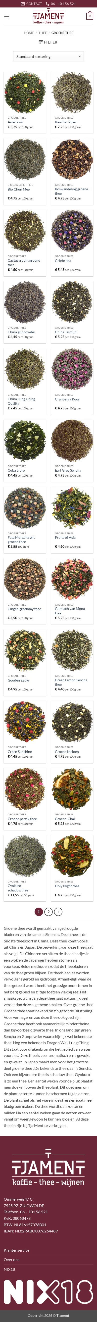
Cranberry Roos (67, 399)
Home (29, 33)
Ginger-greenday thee (24, 609)
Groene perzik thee (22, 819)
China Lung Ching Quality (21, 401)
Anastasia (15, 122)
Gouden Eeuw (18, 680)
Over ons (11, 1259)
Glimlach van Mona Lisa (70, 611)
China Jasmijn (66, 332)
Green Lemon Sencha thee (71, 682)
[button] (7, 16)
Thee (43, 33)
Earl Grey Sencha (68, 470)
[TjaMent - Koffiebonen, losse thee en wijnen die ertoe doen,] (48, 16)
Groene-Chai (65, 819)
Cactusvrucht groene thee (24, 262)
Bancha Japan (65, 122)
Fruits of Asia (65, 537)
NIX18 (9, 1269)
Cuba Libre (16, 470)
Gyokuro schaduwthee (18, 888)
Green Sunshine (20, 752)
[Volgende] (58, 912)
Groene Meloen (67, 752)
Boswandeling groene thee (71, 191)
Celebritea (63, 261)
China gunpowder (21, 332)
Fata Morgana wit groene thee (21, 540)
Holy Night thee (67, 886)
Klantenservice (16, 1250)
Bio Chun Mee (19, 189)
